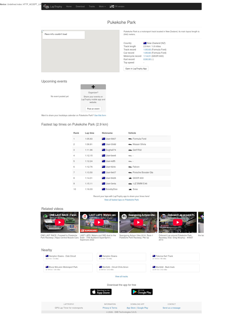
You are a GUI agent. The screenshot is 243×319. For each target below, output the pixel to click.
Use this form (100, 115)
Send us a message (171, 307)
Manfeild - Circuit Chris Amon (113, 268)
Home (69, 6)
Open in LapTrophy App (136, 68)
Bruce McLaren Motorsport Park (61, 268)
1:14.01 (147, 56)
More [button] (101, 6)
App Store (131, 307)
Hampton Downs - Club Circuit (61, 257)
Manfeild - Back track (164, 268)
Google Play (142, 307)
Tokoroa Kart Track (163, 257)
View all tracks (121, 276)
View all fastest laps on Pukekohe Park (121, 199)
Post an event (93, 108)
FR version (119, 6)
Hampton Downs (108, 257)
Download (80, 6)
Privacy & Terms (110, 307)
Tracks (92, 6)
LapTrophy (56, 6)
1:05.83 (147, 49)
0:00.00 (147, 59)
